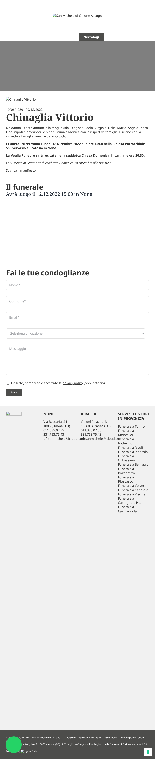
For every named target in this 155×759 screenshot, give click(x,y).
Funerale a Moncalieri (126, 432)
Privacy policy (128, 737)
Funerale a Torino (131, 426)
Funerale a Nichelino (126, 441)
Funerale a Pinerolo (133, 452)
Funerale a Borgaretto (126, 471)
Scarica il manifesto (21, 170)
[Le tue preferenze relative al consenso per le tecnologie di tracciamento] (148, 752)
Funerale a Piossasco (126, 479)
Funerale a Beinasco (133, 464)
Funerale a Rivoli (130, 447)
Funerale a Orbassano (126, 458)
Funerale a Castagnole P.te (129, 500)
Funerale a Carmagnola (127, 509)
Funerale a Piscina (132, 494)
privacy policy (72, 383)
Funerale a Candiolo (133, 490)
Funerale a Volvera (132, 485)
